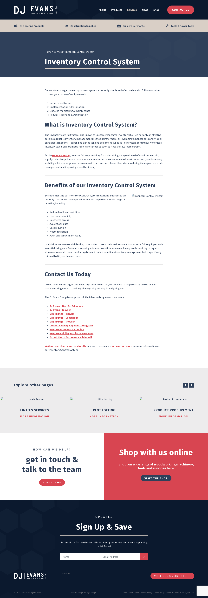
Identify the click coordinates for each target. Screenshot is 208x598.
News (145, 9)
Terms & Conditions (131, 592)
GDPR (168, 592)
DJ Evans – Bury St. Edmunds (66, 306)
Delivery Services (187, 592)
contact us (52, 482)
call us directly (77, 346)
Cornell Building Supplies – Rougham (71, 325)
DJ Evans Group (61, 155)
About (102, 9)
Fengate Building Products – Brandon (71, 333)
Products (116, 9)
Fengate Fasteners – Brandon (67, 329)
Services (132, 9)
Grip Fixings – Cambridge (64, 317)
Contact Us (180, 9)
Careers (175, 592)
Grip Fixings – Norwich (62, 321)
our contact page (121, 346)
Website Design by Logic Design (83, 592)
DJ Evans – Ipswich (60, 309)
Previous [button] (185, 385)
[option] (34, 407)
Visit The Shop (156, 478)
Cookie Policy (159, 592)
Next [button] (191, 385)
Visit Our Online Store (172, 576)
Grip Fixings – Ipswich (62, 313)
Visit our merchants (56, 346)
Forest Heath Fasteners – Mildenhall (71, 337)
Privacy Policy (146, 592)
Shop (156, 9)
